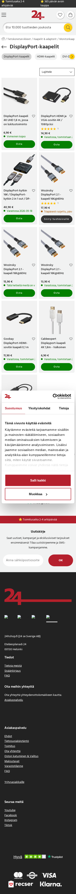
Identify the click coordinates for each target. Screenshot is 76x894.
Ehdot (8, 736)
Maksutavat (11, 761)
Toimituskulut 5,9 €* (40, 519)
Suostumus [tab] (13, 408)
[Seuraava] (72, 56)
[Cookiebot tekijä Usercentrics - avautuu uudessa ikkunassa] (53, 396)
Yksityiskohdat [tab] (39, 408)
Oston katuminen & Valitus (21, 756)
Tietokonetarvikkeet (19, 39)
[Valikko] (3, 14)
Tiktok (8, 825)
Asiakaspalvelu (13, 700)
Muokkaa (35, 494)
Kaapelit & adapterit (45, 39)
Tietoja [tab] (64, 408)
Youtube (9, 810)
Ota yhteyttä (12, 751)
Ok (61, 560)
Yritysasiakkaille (14, 782)
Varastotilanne (13, 766)
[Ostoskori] (70, 15)
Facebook (10, 815)
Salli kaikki (38, 480)
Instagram (10, 820)
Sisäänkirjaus (12, 671)
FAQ (7, 675)
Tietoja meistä (13, 665)
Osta (19, 144)
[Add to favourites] (33, 116)
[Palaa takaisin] (4, 47)
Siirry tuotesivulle (56, 219)
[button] (57, 72)
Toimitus (9, 746)
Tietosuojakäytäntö (16, 741)
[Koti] (38, 15)
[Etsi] (68, 27)
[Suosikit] (60, 15)
